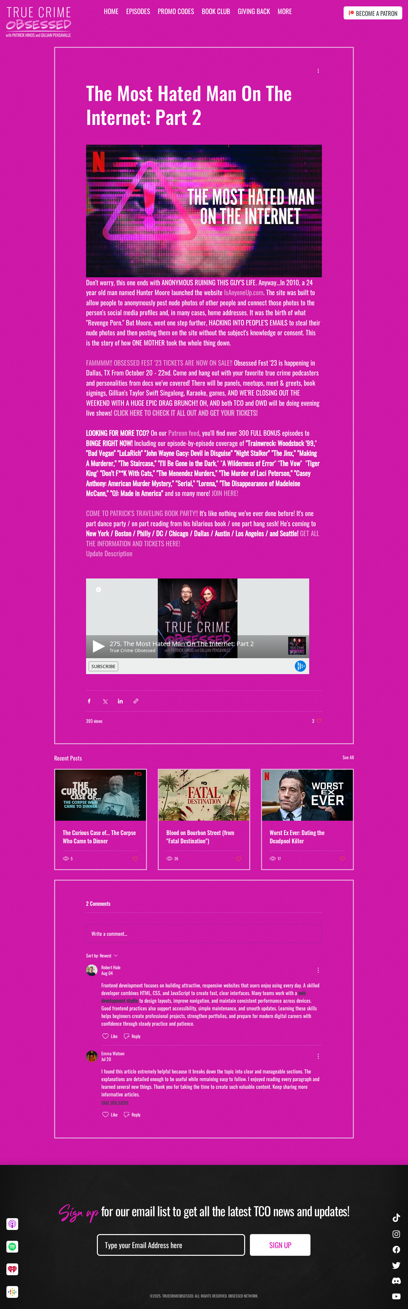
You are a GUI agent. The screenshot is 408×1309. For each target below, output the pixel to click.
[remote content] (204, 626)
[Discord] (396, 1281)
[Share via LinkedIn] (120, 701)
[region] (14, 1229)
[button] (285, 11)
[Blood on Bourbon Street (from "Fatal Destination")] (204, 795)
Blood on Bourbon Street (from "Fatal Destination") (200, 836)
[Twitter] (396, 1265)
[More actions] (318, 71)
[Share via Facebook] (89, 701)
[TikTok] (396, 1218)
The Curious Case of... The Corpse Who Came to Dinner (99, 836)
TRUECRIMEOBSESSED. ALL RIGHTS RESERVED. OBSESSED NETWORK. (210, 1295)
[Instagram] (396, 1234)
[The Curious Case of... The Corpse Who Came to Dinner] (100, 795)
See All (348, 757)
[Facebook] (396, 1249)
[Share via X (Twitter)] (105, 701)
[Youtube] (396, 1296)
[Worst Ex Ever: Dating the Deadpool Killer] (307, 795)
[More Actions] (318, 970)
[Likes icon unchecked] (105, 1036)
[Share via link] (136, 701)
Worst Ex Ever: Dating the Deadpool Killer (297, 836)
